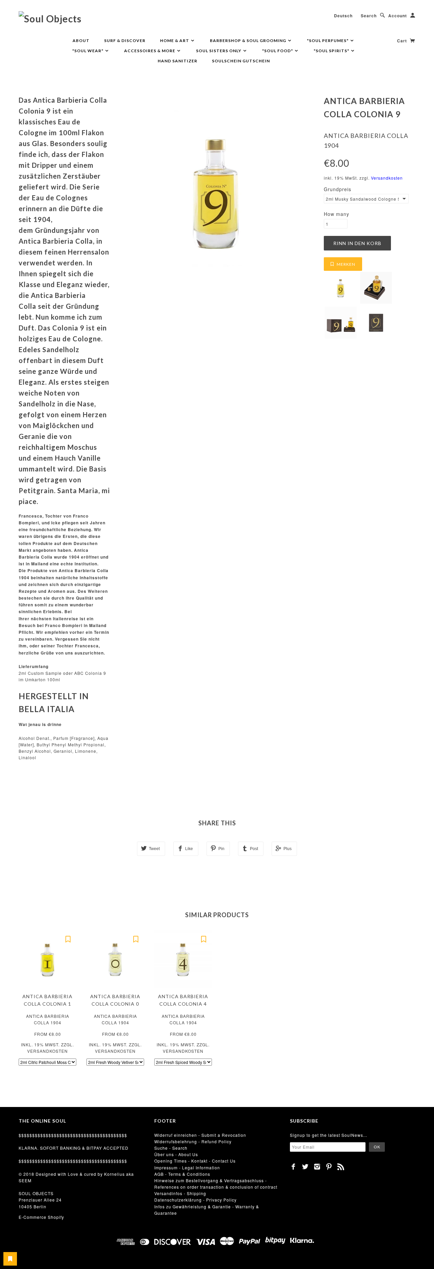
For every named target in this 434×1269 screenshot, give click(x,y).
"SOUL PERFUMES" (328, 40)
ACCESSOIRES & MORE (150, 50)
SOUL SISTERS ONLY (219, 50)
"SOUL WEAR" (88, 50)
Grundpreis (337, 189)
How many (336, 213)
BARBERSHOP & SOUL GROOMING (248, 40)
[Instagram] (317, 1166)
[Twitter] (305, 1166)
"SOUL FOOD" (278, 50)
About (81, 40)
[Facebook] (293, 1166)
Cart (402, 41)
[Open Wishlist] (10, 1259)
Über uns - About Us (176, 1154)
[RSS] (340, 1166)
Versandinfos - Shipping (180, 1193)
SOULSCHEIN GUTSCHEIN (241, 60)
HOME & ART (175, 40)
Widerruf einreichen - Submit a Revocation (200, 1135)
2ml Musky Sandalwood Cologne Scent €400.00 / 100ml (362, 199)
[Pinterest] (329, 1166)
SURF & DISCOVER (124, 40)
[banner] (50, 18)
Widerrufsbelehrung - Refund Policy (193, 1141)
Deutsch (343, 16)
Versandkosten (387, 178)
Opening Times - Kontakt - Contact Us (195, 1161)
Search (369, 16)
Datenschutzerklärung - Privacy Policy (195, 1200)
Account (397, 16)
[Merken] (68, 938)
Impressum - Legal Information (187, 1167)
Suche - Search (171, 1148)
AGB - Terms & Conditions (182, 1174)
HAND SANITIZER (177, 60)
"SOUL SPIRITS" (332, 50)
